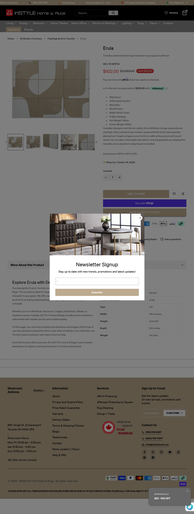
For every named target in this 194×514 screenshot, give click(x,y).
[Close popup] (187, 491)
